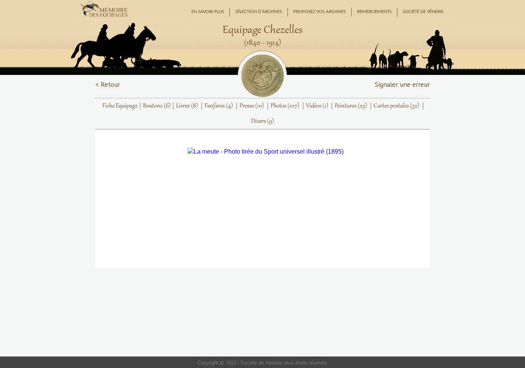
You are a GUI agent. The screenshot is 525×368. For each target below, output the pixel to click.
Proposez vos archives (319, 12)
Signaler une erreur (402, 84)
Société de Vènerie (423, 12)
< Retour (107, 84)
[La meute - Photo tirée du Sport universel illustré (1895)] (268, 152)
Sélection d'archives (258, 12)
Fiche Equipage (120, 106)
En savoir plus (207, 12)
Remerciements (374, 12)
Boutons (157, 106)
